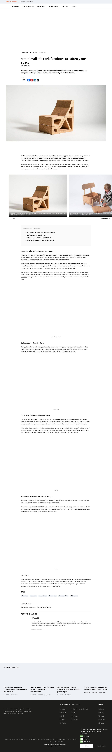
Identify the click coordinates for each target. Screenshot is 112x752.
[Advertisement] (56, 148)
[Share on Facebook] (28, 80)
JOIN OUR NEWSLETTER (26, 1)
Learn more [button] (83, 734)
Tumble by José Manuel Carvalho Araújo (40, 240)
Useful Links (26, 604)
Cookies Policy (63, 744)
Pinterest (101, 723)
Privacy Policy (46, 744)
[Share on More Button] (41, 80)
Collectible (42, 596)
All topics (74, 596)
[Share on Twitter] (38, 80)
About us (63, 709)
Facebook (101, 719)
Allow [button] (86, 746)
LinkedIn (101, 712)
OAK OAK (57, 419)
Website (33, 629)
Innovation (52, 596)
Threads (101, 716)
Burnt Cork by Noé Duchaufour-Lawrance (41, 232)
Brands (74, 712)
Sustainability (63, 596)
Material (33, 52)
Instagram (39, 629)
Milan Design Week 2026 (80, 709)
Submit (62, 716)
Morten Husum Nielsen (44, 607)
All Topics (63, 723)
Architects (75, 719)
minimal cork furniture (52, 264)
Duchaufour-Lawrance (28, 607)
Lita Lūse (26, 66)
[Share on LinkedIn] (35, 80)
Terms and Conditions (54, 744)
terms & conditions (84, 656)
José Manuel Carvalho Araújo (38, 507)
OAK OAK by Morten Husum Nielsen (39, 238)
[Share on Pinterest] (31, 80)
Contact (62, 719)
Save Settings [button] (101, 746)
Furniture (24, 52)
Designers (75, 716)
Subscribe (63, 712)
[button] (81, 736)
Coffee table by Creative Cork (37, 235)
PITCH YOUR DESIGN (11, 1)
